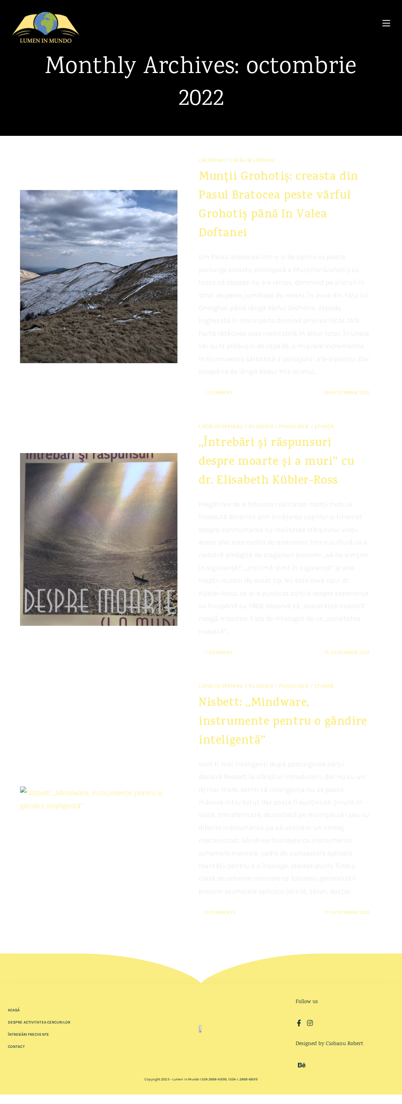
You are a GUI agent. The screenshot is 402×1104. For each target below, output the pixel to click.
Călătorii (212, 160)
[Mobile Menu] (386, 23)
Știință (324, 426)
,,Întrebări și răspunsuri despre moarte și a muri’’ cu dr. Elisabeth (276, 463)
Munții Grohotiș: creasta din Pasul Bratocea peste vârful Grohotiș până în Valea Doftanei (278, 205)
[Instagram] (310, 1023)
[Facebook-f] (299, 1023)
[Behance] (301, 1065)
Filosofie (261, 426)
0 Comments (220, 912)
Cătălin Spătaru (252, 160)
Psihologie (294, 426)
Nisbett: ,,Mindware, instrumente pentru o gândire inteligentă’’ (283, 723)
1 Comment (219, 392)
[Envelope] (321, 1023)
